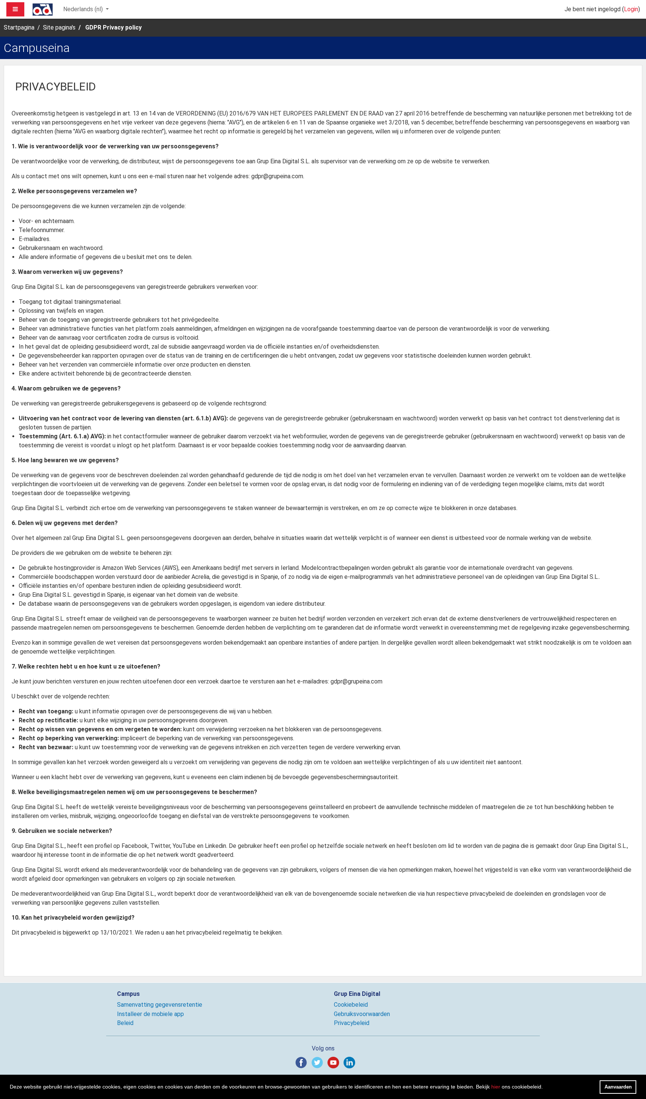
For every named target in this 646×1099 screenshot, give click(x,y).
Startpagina (19, 27)
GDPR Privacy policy (113, 27)
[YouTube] (334, 1062)
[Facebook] (302, 1062)
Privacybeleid (351, 1023)
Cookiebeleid (351, 1004)
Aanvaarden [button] (618, 1087)
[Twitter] (318, 1062)
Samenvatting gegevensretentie (159, 1004)
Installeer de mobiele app (150, 1014)
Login (631, 9)
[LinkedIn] (351, 1062)
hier (495, 1087)
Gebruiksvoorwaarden (362, 1014)
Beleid (125, 1023)
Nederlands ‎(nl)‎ (83, 9)
